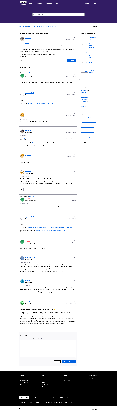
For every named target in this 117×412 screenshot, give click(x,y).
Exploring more (84, 97)
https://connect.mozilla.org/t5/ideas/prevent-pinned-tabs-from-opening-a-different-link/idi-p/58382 (51, 227)
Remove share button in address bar (92, 45)
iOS (42, 380)
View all (84, 76)
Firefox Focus (45, 384)
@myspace (22, 142)
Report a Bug (67, 380)
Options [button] (95, 26)
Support (86, 3)
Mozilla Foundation (24, 382)
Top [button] (21, 408)
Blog (43, 386)
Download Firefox (46, 378)
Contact (68, 397)
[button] (21, 60)
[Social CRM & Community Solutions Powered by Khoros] (95, 409)
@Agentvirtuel (26, 138)
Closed (82, 106)
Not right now (84, 101)
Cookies (61, 397)
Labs (56, 3)
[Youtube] (95, 378)
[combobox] (58, 14)
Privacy (53, 397)
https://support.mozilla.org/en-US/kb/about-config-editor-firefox (50, 230)
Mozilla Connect (23, 3)
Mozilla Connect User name (92, 64)
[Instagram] (92, 378)
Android (44, 382)
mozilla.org (35, 397)
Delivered (83, 103)
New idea (27, 43)
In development (84, 99)
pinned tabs (24, 56)
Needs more (83, 92)
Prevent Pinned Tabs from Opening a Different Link (34, 33)
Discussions (39, 3)
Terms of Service (44, 397)
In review (83, 94)
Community (49, 3)
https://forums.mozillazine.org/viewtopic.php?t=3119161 (40, 103)
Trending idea (84, 90)
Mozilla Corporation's (25, 401)
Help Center (67, 378)
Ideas (30, 3)
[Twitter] (89, 378)
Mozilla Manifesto (23, 380)
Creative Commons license (66, 402)
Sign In (94, 3)
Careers (21, 384)
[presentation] (21, 338)
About (20, 378)
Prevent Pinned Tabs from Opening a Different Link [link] (44, 26)
